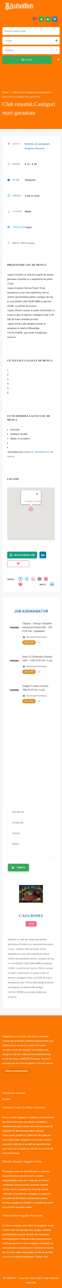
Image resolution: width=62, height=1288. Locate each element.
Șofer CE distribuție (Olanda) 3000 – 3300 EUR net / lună (37, 658)
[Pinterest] (46, 579)
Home (5, 92)
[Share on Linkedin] (33, 579)
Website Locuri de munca (17, 1071)
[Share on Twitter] (27, 579)
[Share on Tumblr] (40, 579)
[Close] (37, 494)
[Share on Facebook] (20, 579)
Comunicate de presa (13, 1093)
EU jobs (6, 1099)
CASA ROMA (31, 916)
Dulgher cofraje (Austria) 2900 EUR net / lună (35, 688)
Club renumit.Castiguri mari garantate (31, 92)
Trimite (21, 867)
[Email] (20, 584)
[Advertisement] (31, 762)
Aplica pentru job (24, 555)
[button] (31, 510)
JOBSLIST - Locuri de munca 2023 (24, 1278)
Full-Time (29, 642)
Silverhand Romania (36, 637)
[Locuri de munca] (19, 6)
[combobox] (31, 40)
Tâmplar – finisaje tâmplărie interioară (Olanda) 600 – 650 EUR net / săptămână (37, 627)
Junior (31, 243)
